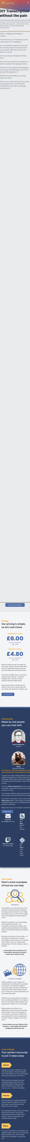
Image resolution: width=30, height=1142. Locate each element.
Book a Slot (8, 811)
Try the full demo (15, 605)
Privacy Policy (6, 1088)
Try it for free (8, 694)
